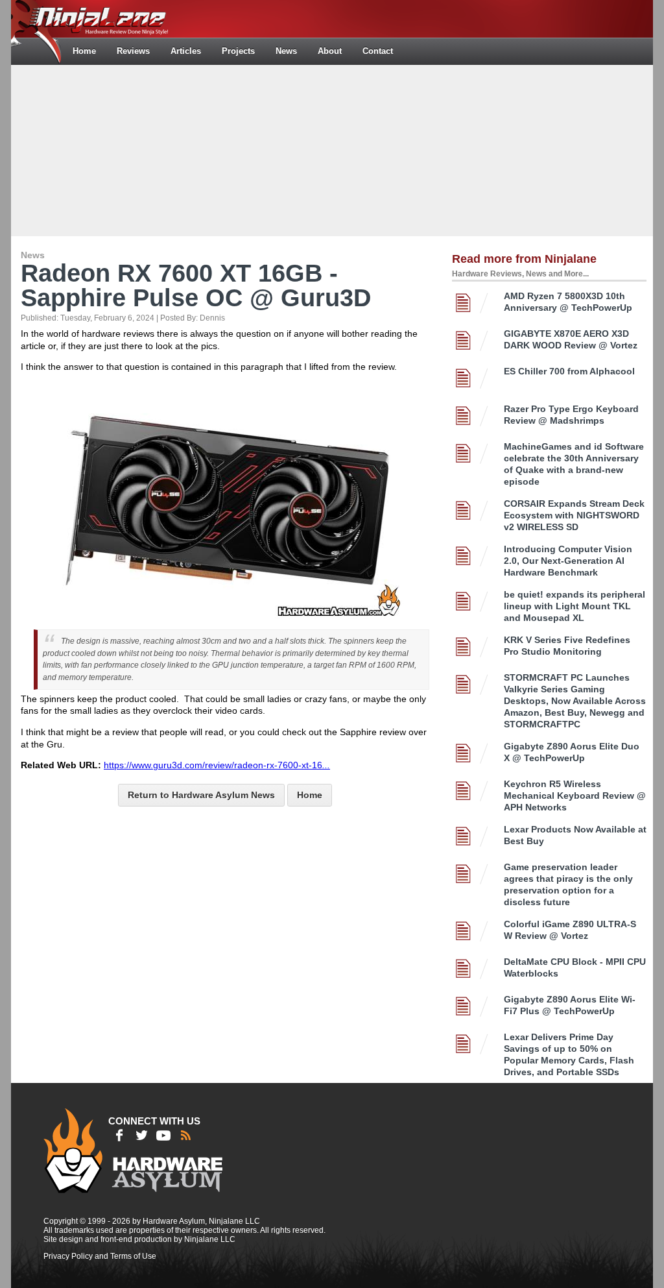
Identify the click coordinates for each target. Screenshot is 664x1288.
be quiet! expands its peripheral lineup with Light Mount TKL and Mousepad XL (574, 606)
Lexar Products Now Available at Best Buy (575, 835)
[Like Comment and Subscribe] (163, 1135)
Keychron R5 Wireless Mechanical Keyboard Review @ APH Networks (575, 795)
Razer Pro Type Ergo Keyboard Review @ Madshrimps (571, 415)
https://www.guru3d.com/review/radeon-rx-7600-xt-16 (217, 765)
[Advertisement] (332, 149)
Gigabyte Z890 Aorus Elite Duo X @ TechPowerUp (571, 752)
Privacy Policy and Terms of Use (99, 1256)
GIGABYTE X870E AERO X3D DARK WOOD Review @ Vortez (570, 339)
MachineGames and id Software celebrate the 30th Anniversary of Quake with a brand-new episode (574, 464)
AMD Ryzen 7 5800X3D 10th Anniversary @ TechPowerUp (568, 302)
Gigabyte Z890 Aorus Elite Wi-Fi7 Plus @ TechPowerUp (569, 1005)
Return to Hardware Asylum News (201, 795)
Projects (238, 51)
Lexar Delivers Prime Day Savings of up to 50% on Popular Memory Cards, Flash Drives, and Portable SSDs (569, 1054)
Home (84, 51)
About (330, 51)
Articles (186, 51)
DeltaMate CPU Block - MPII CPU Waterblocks (575, 967)
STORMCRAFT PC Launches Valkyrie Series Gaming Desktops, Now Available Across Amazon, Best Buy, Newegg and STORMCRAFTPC (575, 700)
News (286, 51)
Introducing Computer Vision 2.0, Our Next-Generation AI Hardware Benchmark (568, 560)
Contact (377, 51)
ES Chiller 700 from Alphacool (569, 371)
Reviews (133, 51)
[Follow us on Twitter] (141, 1135)
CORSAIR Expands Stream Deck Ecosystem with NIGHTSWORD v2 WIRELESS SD (574, 515)
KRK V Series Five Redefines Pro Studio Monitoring (567, 646)
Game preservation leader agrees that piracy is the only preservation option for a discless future (568, 884)
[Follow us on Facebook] (119, 1135)
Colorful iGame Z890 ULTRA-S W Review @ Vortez (570, 930)
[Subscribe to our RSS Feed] (185, 1135)
